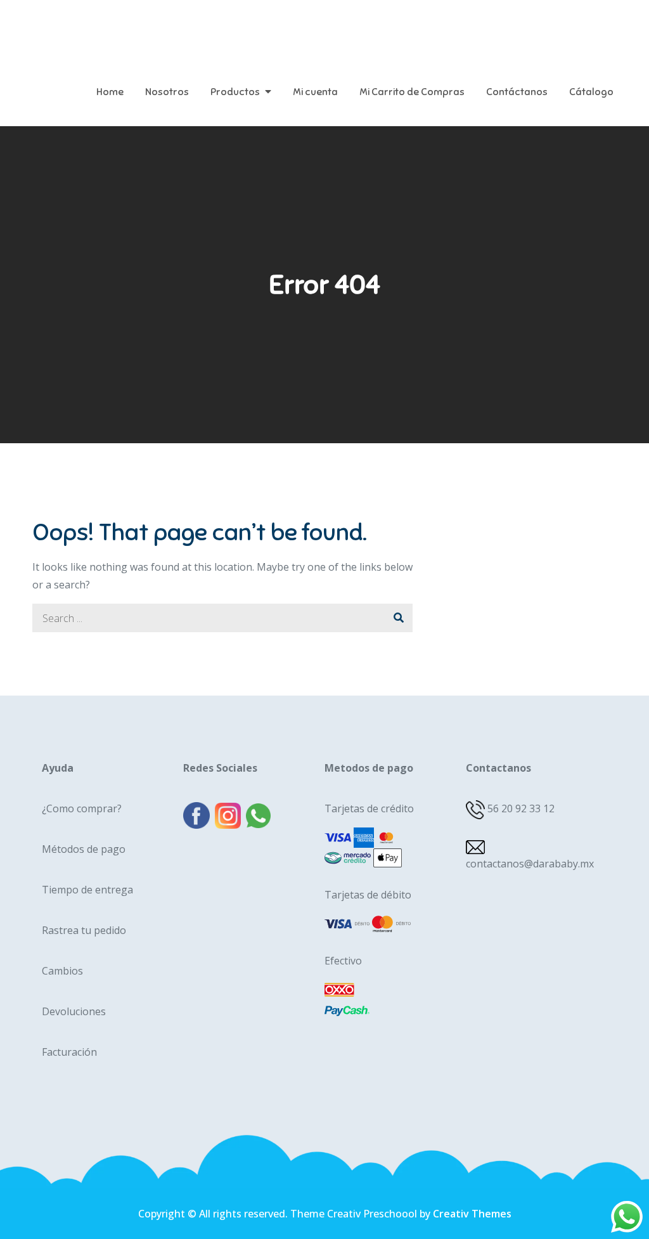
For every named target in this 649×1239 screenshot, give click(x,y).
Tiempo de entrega (87, 890)
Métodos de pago (83, 849)
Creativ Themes (472, 1214)
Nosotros (167, 92)
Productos (235, 92)
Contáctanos (517, 92)
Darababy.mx (111, 25)
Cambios (62, 971)
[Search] (398, 618)
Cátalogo (591, 92)
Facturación (69, 1052)
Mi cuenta (315, 92)
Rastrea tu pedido (84, 930)
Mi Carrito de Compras (412, 92)
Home (110, 92)
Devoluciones (74, 1011)
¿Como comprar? (82, 808)
